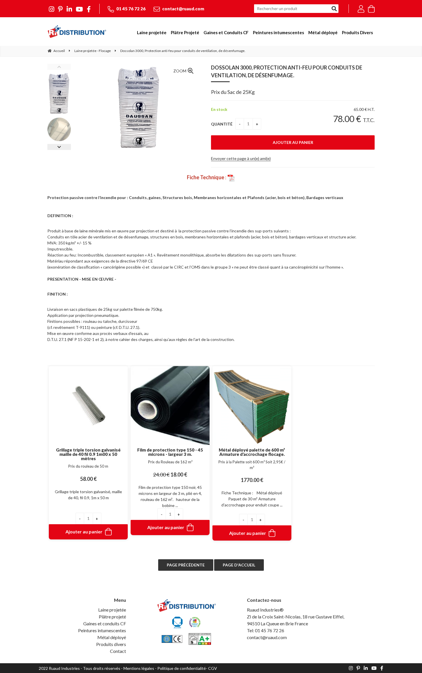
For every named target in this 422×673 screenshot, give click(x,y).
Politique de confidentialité (181, 668)
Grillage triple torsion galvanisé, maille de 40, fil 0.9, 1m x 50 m (88, 494)
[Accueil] (76, 31)
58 (88, 479)
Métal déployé (111, 637)
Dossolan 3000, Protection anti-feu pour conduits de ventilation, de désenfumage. (286, 71)
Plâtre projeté (112, 616)
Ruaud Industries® (265, 609)
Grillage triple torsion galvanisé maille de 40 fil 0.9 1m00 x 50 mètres (88, 454)
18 (179, 474)
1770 (252, 480)
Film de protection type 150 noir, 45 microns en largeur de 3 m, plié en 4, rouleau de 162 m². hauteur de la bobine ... (170, 496)
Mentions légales (138, 668)
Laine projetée (112, 609)
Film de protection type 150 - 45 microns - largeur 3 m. (170, 452)
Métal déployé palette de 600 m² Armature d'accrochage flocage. (252, 452)
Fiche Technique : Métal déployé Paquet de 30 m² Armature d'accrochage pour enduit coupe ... (251, 498)
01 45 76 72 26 (130, 8)
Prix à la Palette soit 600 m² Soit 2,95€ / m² (251, 465)
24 (161, 474)
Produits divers (111, 644)
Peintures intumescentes (102, 630)
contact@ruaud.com (182, 8)
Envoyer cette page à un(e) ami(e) (241, 158)
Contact (118, 651)
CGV (212, 668)
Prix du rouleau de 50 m (88, 466)
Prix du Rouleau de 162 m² (170, 462)
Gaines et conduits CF (104, 623)
